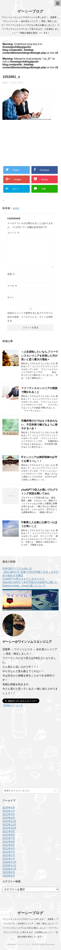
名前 (11, 274)
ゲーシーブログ (30, 11)
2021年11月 (9, 824)
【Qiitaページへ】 (12, 705)
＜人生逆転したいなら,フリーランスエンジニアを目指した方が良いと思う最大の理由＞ (39, 355)
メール (12, 285)
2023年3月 (8, 814)
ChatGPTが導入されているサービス (23, 578)
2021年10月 (9, 828)
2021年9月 (8, 831)
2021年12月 (9, 821)
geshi (16, 208)
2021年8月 (8, 834)
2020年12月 (9, 862)
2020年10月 (9, 869)
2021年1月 (8, 858)
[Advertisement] (30, 141)
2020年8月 (8, 875)
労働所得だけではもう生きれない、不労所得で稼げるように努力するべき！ (39, 424)
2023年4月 (8, 811)
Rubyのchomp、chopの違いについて (24, 585)
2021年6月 (8, 841)
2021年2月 (8, 855)
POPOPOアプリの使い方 (17, 568)
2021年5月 (8, 845)
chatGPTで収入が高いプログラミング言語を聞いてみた (39, 491)
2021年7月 (8, 838)
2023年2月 (8, 817)
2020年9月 (8, 872)
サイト (10, 297)
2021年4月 (8, 848)
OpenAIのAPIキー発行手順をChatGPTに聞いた (30, 582)
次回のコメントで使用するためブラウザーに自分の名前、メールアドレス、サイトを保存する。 (30, 317)
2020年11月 (9, 865)
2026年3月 (8, 807)
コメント (13, 232)
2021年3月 (8, 851)
